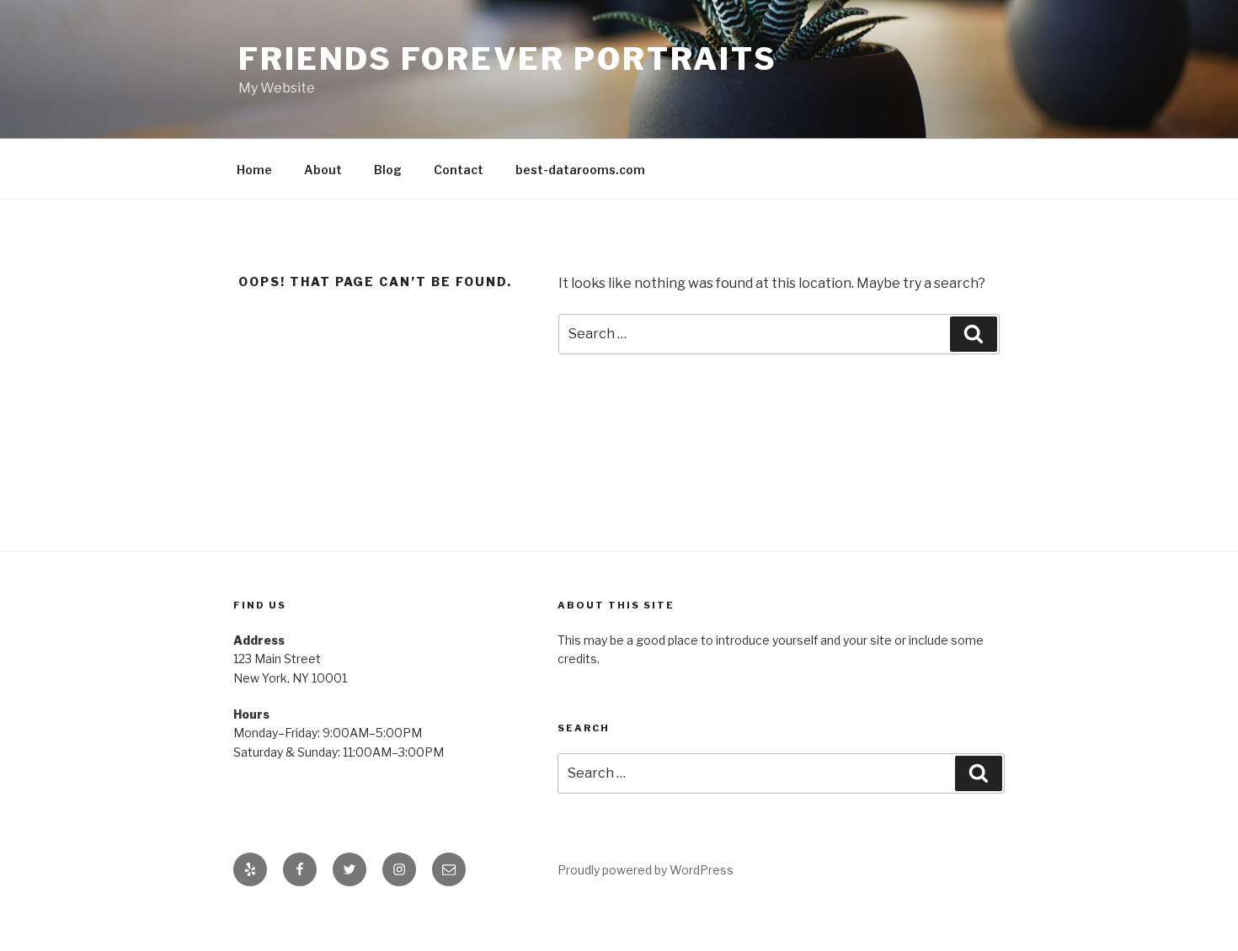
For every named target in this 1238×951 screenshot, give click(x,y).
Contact (458, 169)
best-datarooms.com (580, 169)
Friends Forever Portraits (507, 58)
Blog (388, 169)
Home (254, 169)
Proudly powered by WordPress (646, 870)
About (323, 169)
